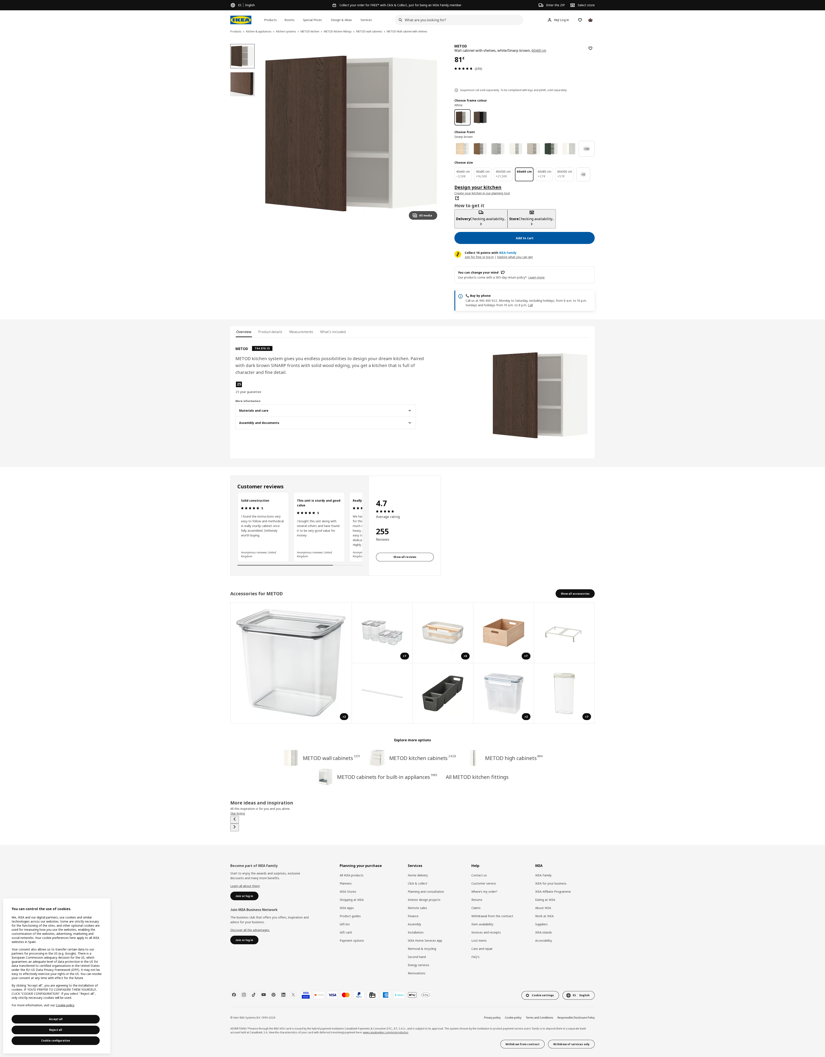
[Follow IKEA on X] (293, 994)
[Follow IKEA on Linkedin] (283, 994)
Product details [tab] (270, 331)
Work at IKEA (544, 916)
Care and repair (482, 949)
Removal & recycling (422, 949)
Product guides (350, 916)
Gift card (346, 932)
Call (530, 305)
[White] (462, 117)
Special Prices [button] (312, 20)
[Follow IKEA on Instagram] (244, 994)
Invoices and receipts (486, 932)
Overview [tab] (243, 331)
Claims (476, 908)
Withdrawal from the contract (492, 916)
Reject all (55, 1030)
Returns (476, 900)
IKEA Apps (347, 908)
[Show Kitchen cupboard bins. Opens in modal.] (564, 632)
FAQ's (475, 957)
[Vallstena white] (516, 149)
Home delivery (418, 875)
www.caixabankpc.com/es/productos (385, 1032)
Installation (415, 932)
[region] (351, 133)
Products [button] (270, 20)
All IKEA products (352, 875)
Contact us (479, 875)
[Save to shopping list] (590, 48)
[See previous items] (234, 820)
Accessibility (543, 940)
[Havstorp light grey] (498, 149)
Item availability (482, 924)
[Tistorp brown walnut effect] (480, 149)
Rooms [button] (289, 20)
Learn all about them (245, 886)
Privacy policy (492, 1017)
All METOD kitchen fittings (477, 776)
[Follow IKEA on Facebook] (234, 994)
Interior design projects (424, 900)
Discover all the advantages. (250, 930)
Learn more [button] (536, 277)
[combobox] (457, 20)
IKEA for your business (551, 883)
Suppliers (541, 924)
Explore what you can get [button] (515, 257)
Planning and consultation (426, 891)
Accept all (56, 1019)
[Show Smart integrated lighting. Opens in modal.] (382, 693)
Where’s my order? (484, 891)
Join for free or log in (479, 257)
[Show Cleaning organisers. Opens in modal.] (443, 693)
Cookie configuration (55, 1040)
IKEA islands (543, 932)
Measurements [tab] (301, 331)
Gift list (345, 924)
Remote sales (417, 908)
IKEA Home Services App (425, 940)
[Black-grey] (480, 117)
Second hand (417, 957)
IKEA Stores (348, 891)
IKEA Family (543, 875)
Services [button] (366, 20)
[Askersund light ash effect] (462, 149)
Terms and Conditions (539, 1017)
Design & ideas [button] (341, 20)
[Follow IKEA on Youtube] (263, 994)
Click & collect (417, 883)
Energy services (418, 965)
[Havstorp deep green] (551, 149)
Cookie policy (513, 1017)
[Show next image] (432, 133)
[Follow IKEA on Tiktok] (253, 994)
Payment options (352, 940)
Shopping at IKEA (352, 900)
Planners (346, 883)
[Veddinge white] (569, 149)
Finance (413, 916)
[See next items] (234, 827)
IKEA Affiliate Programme (553, 891)
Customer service (483, 883)
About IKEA (543, 908)
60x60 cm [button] (539, 50)
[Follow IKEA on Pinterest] (273, 994)
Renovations (416, 973)
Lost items (479, 940)
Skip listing (237, 813)
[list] (299, 527)
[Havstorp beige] (534, 149)
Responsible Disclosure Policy (576, 1017)
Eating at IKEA (545, 900)
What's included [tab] (332, 331)
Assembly (414, 924)
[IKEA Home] (240, 20)
